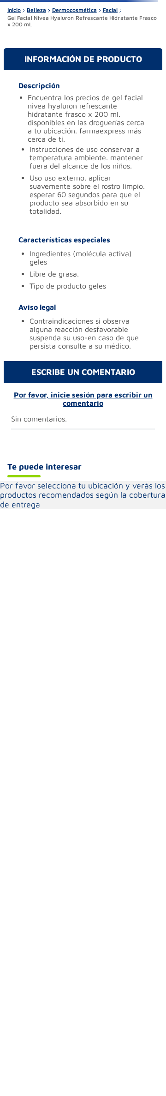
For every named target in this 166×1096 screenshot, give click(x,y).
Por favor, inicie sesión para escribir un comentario (83, 399)
